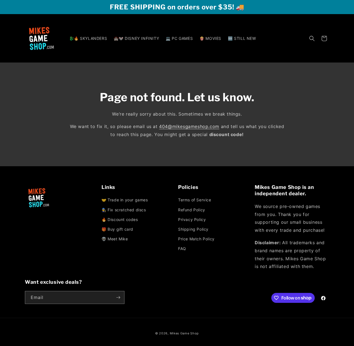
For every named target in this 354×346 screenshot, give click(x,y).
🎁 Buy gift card (117, 229)
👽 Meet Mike (114, 238)
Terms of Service (194, 199)
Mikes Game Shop (184, 333)
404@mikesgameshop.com (189, 126)
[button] (312, 38)
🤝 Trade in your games (124, 199)
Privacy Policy (192, 219)
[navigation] (138, 220)
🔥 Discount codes (119, 219)
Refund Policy (191, 209)
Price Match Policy (196, 238)
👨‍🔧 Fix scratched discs (123, 209)
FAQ (182, 248)
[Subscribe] (118, 297)
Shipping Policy (193, 229)
